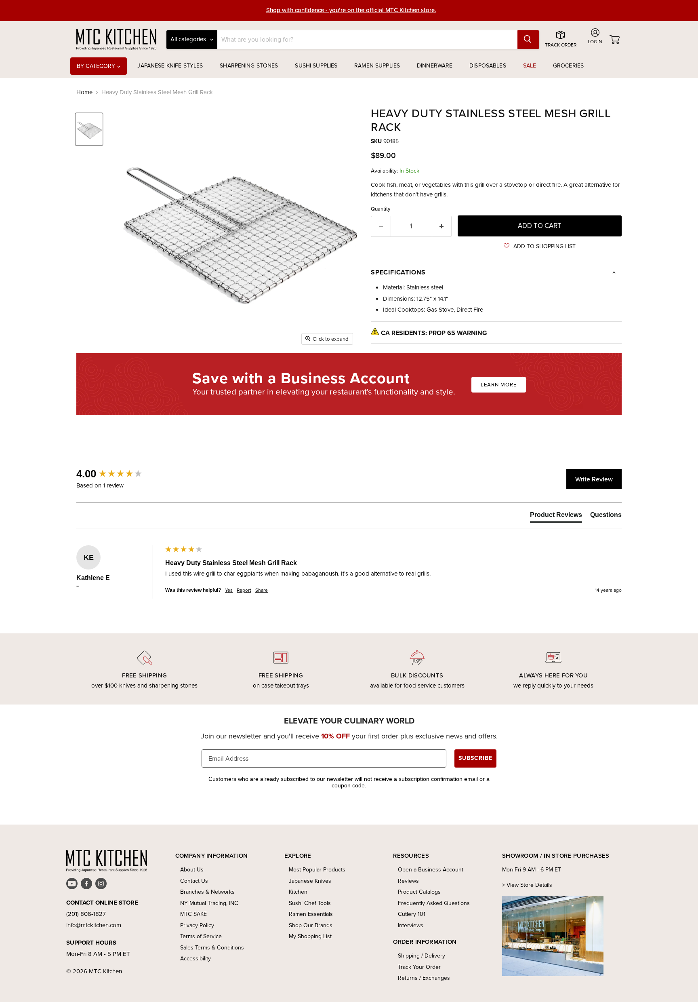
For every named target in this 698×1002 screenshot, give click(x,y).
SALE (529, 65)
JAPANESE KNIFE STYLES (170, 65)
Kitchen (298, 892)
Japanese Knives (310, 881)
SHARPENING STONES (249, 65)
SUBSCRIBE (475, 758)
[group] (118, 473)
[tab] (556, 516)
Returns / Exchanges (424, 978)
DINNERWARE (434, 65)
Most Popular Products (317, 869)
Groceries (568, 65)
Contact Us (194, 881)
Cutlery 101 (411, 914)
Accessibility (195, 958)
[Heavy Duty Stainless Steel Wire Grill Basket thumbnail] (89, 129)
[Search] (528, 39)
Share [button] (261, 590)
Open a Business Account (430, 869)
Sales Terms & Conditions (212, 947)
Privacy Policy (197, 925)
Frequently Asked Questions (434, 903)
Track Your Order (419, 967)
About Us (192, 869)
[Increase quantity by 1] (442, 226)
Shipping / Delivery (421, 955)
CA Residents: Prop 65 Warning (434, 333)
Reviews (408, 881)
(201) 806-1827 (86, 913)
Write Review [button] (594, 479)
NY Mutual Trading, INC (209, 903)
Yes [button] (229, 590)
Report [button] (244, 590)
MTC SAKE (193, 914)
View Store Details (529, 885)
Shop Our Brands (310, 925)
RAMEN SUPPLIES (377, 65)
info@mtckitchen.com (93, 925)
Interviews (410, 925)
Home (84, 92)
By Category (97, 66)
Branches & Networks (207, 892)
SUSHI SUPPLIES (316, 65)
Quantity (381, 209)
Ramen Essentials (311, 914)
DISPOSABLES (487, 65)
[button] (540, 246)
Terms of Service (201, 936)
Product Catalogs (419, 892)
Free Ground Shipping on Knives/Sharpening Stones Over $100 (351, 10)
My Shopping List (310, 936)
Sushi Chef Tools (310, 903)
